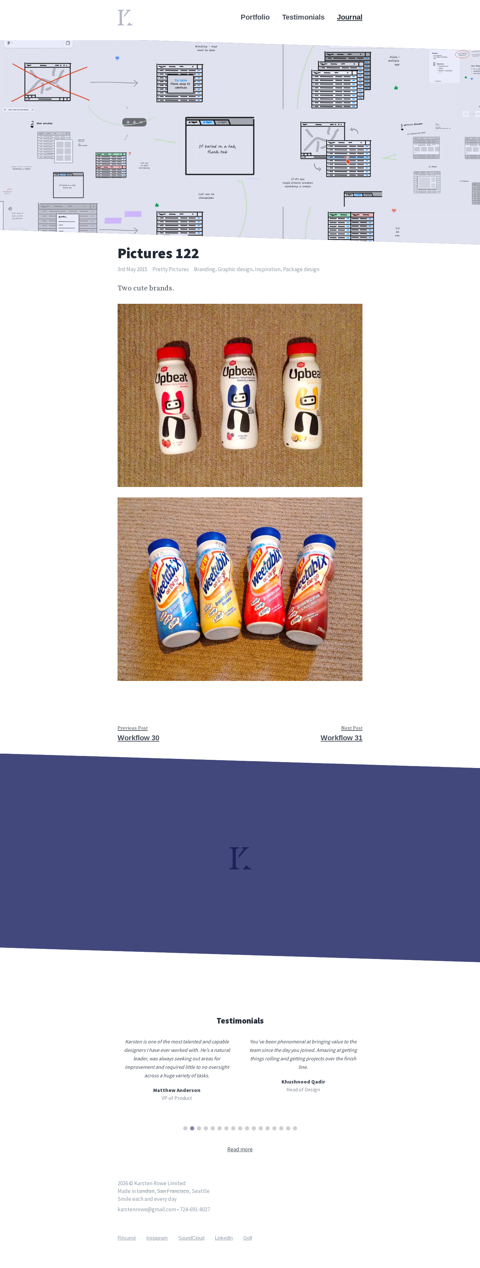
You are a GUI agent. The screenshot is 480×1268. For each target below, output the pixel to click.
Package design (301, 269)
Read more (240, 1149)
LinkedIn (224, 1238)
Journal (349, 17)
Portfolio (255, 17)
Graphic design (235, 269)
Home (127, 14)
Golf (247, 1238)
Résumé (127, 1238)
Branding (204, 269)
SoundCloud (191, 1238)
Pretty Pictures (170, 269)
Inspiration (267, 269)
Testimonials (303, 17)
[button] (185, 1128)
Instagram (157, 1238)
